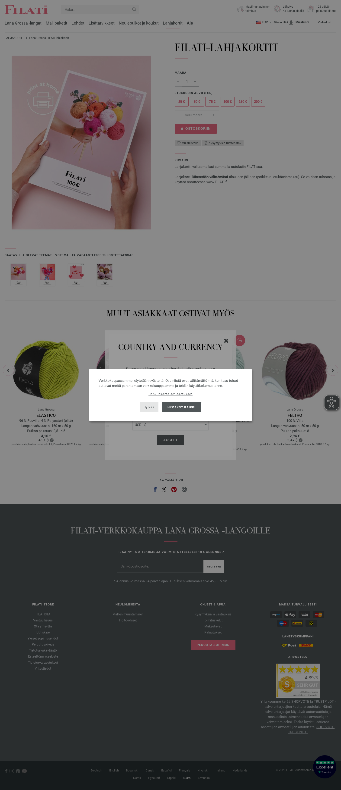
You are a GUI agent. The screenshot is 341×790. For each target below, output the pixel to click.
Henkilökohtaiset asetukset (170, 394)
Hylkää (149, 407)
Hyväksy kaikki (181, 407)
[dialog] (170, 395)
